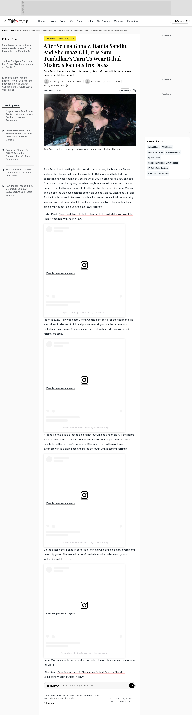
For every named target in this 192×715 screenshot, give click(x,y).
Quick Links (154, 141)
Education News (155, 152)
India (51, 698)
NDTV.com (179, 21)
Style (79, 21)
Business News (173, 152)
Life (71, 21)
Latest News (55, 695)
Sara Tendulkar (52, 169)
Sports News (154, 157)
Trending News (11, 105)
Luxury (52, 21)
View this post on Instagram (60, 273)
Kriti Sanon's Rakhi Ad (158, 173)
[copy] (134, 90)
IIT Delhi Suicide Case (158, 168)
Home (41, 21)
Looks (89, 21)
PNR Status (167, 147)
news (89, 695)
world (71, 698)
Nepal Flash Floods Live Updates (163, 163)
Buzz (62, 21)
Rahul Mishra (125, 701)
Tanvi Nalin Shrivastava (71, 81)
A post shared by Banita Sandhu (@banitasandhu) (84, 653)
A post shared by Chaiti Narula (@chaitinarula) (84, 312)
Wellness (118, 21)
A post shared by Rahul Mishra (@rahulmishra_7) (84, 427)
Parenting (132, 21)
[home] (18, 19)
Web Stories (103, 21)
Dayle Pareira (107, 81)
